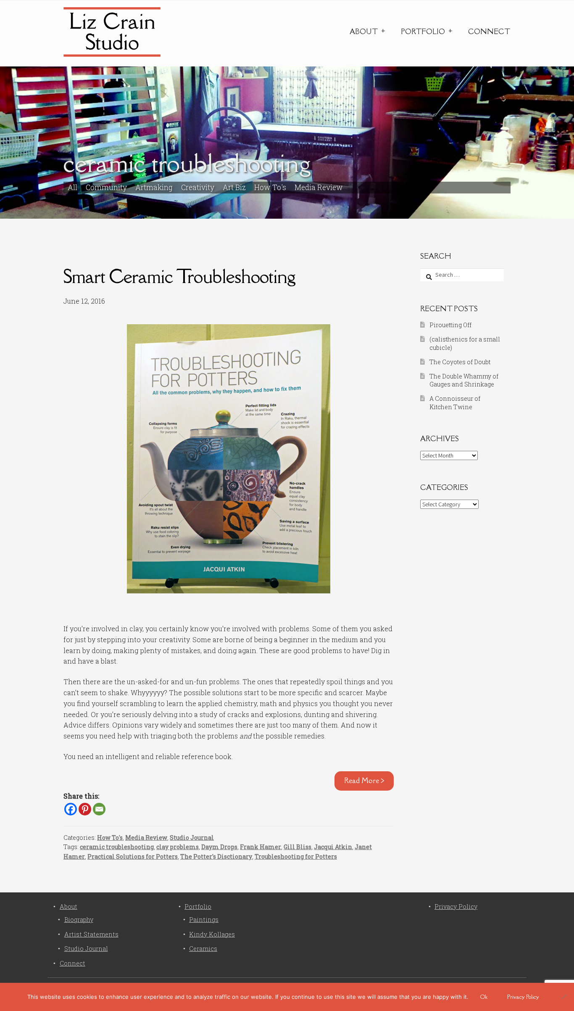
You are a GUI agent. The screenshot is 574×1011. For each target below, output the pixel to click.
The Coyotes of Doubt (459, 362)
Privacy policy (523, 996)
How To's (270, 187)
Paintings (204, 920)
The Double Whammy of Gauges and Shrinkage (463, 380)
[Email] (99, 809)
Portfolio (423, 31)
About (364, 31)
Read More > (364, 780)
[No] (563, 996)
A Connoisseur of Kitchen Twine (454, 402)
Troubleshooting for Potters (296, 856)
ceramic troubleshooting (117, 847)
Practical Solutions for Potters (132, 856)
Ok (483, 996)
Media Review (319, 187)
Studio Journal (192, 838)
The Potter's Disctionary (216, 856)
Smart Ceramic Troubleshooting (179, 276)
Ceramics (203, 949)
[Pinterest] (85, 809)
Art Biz (234, 187)
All (72, 187)
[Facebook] (70, 809)
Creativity (197, 187)
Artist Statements (91, 934)
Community (106, 187)
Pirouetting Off (450, 325)
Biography (78, 920)
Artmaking (154, 187)
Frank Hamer (260, 847)
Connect (489, 31)
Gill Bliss (297, 847)
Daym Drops (219, 847)
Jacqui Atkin (333, 847)
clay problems (177, 847)
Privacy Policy (455, 906)
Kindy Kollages (212, 934)
